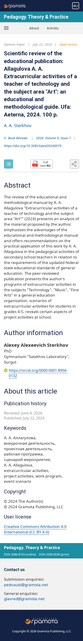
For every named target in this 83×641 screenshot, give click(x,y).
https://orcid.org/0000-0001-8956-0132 (38, 373)
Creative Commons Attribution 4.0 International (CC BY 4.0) (35, 529)
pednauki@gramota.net (26, 584)
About (34, 28)
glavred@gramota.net (24, 598)
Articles (53, 28)
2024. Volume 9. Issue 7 (53, 138)
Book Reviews (17, 138)
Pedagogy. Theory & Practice (36, 17)
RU (75, 5)
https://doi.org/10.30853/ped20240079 (32, 146)
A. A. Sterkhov (17, 125)
